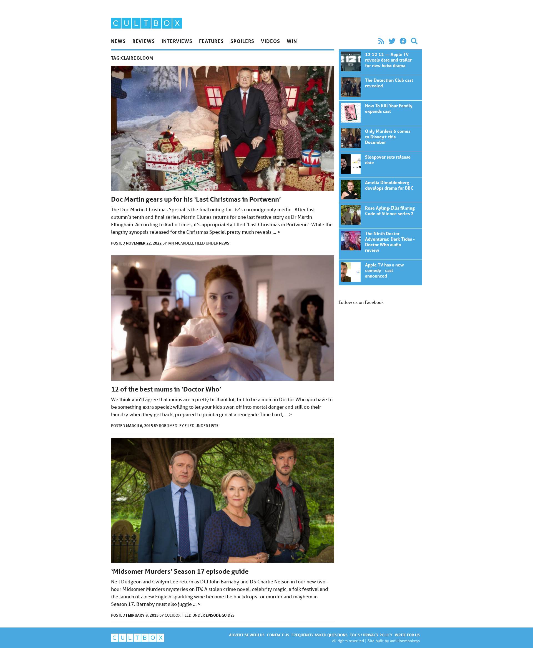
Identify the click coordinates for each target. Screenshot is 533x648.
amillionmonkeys (405, 640)
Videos (270, 41)
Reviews (143, 41)
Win (292, 41)
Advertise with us (247, 634)
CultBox (173, 615)
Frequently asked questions (319, 634)
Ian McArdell (181, 243)
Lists (213, 425)
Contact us (278, 634)
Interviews (177, 41)
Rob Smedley (172, 425)
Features (211, 41)
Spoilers (242, 41)
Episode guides (220, 615)
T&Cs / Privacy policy (371, 634)
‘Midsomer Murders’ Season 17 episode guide (179, 571)
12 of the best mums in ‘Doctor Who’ (166, 389)
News (118, 41)
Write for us (407, 634)
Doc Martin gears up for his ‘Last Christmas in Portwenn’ (196, 199)
